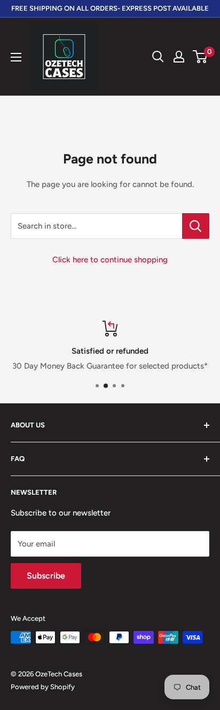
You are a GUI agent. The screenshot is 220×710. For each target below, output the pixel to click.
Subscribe (46, 576)
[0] (200, 56)
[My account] (179, 57)
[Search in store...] (195, 226)
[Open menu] (16, 57)
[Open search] (158, 57)
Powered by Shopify (43, 687)
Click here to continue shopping (110, 259)
